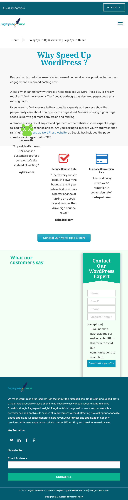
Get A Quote (113, 7)
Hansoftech (77, 496)
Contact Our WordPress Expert (64, 238)
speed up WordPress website (48, 132)
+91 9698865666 (15, 8)
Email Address (17, 458)
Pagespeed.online (36, 490)
